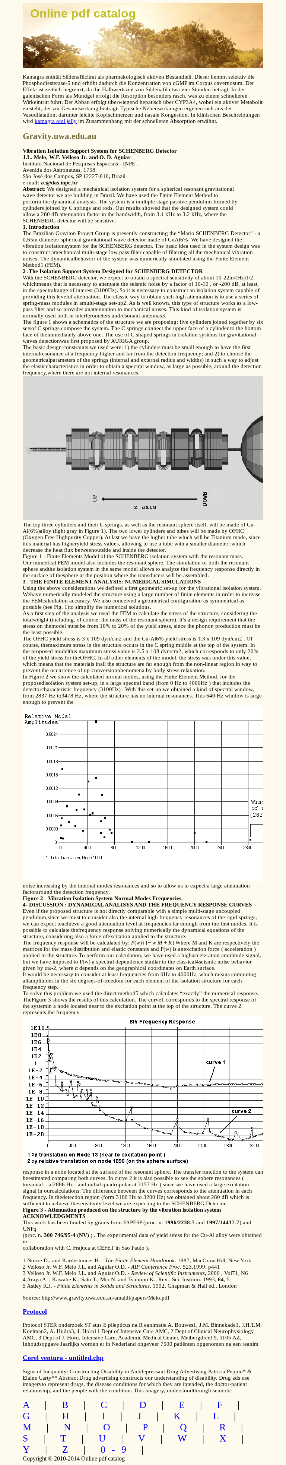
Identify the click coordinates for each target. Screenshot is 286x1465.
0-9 (117, 1449)
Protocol (35, 1311)
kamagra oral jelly (56, 121)
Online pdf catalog (83, 13)
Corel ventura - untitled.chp (63, 1357)
